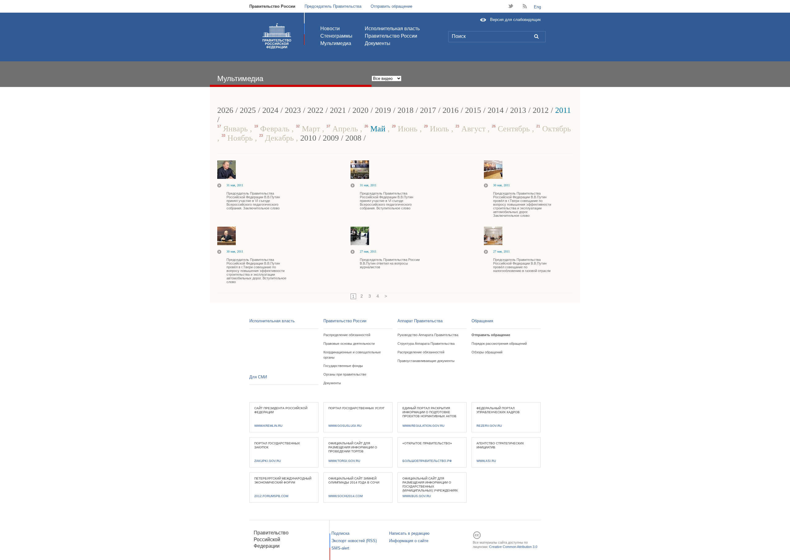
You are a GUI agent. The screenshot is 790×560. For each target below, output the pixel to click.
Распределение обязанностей (346, 335)
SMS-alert (340, 548)
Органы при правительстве (344, 374)
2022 (315, 110)
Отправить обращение (391, 6)
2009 (331, 138)
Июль (437, 128)
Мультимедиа (335, 43)
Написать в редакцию (409, 533)
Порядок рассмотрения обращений (499, 343)
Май (376, 128)
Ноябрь (238, 138)
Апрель (343, 128)
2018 (405, 110)
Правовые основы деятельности (349, 343)
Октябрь (553, 128)
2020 (360, 110)
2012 (541, 110)
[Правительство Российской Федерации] (277, 36)
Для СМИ (258, 377)
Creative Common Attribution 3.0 (513, 547)
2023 (293, 110)
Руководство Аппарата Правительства (427, 335)
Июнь (406, 128)
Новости (330, 28)
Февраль (273, 128)
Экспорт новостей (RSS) (354, 540)
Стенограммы (336, 36)
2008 (353, 138)
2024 (270, 110)
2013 (518, 110)
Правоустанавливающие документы (426, 361)
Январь (233, 128)
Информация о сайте (408, 540)
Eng (537, 7)
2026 (225, 110)
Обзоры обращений (487, 352)
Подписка (340, 533)
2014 (496, 110)
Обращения (482, 321)
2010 (308, 138)
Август (471, 128)
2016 (451, 110)
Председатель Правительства (333, 6)
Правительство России (272, 6)
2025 (248, 110)
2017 (428, 110)
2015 (473, 110)
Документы (377, 43)
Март (309, 128)
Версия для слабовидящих (515, 20)
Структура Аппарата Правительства (426, 343)
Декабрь (277, 138)
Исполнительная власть (392, 28)
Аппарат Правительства (420, 321)
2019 (383, 110)
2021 (338, 110)
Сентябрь (512, 128)
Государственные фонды (343, 366)
